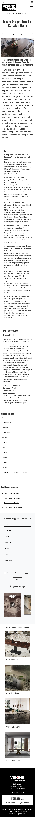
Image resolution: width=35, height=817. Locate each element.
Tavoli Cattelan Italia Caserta (12, 498)
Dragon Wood (25, 15)
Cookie (10, 811)
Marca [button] (4, 418)
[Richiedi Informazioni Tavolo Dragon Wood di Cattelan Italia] (13, 33)
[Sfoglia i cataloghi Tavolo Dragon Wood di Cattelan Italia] (21, 33)
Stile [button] (3, 447)
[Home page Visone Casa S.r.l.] (9, 7)
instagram (25, 802)
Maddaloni (7, 477)
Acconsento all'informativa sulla (18, 573)
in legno (6, 442)
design (6, 452)
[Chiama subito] (28, 1)
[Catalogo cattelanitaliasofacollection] (12, 604)
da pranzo (7, 432)
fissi (5, 462)
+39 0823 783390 (18, 792)
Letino (25, 472)
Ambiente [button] (5, 427)
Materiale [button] (5, 437)
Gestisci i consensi (21, 811)
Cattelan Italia (8, 422)
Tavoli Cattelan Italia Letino (11, 503)
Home (9, 13)
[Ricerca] (3, 2)
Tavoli (15, 15)
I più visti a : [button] (6, 467)
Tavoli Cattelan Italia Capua (11, 493)
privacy (27, 573)
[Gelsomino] (3, 33)
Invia (17, 579)
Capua (6, 472)
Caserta (16, 472)
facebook (11, 802)
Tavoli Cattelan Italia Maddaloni (13, 507)
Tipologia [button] (5, 457)
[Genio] (31, 33)
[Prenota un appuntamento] (32, 1)
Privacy (30, 809)
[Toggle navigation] (31, 7)
